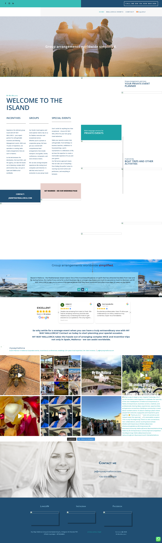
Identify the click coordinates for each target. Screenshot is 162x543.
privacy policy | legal (94, 532)
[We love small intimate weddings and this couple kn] (20, 416)
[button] (130, 312)
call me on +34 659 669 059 (141, 3)
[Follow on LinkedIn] (13, 3)
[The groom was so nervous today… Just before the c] (61, 416)
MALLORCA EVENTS (115, 12)
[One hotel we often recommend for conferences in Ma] (101, 416)
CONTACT (130, 12)
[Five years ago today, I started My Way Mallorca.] (61, 375)
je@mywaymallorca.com (107, 471)
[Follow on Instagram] (9, 3)
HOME (101, 12)
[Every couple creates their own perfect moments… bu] (20, 375)
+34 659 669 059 (107, 476)
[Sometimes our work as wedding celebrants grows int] (101, 375)
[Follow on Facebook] (5, 3)
